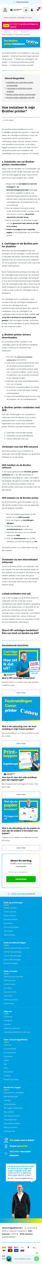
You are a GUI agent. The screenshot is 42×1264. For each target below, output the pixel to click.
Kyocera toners (10, 992)
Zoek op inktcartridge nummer (16, 948)
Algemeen (25, 32)
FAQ (5, 1064)
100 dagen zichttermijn (13, 1108)
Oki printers (8, 931)
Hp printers (8, 923)
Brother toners (10, 980)
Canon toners (9, 984)
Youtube (7, 1024)
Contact (7, 1076)
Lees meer (21, 692)
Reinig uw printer (10, 1127)
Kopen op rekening (11, 1028)
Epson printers (10, 915)
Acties (6, 1060)
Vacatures (8, 1056)
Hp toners (8, 988)
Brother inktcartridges (13, 952)
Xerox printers (9, 935)
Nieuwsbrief (8, 1072)
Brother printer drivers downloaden (21, 94)
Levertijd (7, 1100)
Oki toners (8, 996)
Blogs (16, 32)
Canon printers (10, 912)
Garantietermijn (10, 1120)
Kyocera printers (10, 919)
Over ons (7, 1045)
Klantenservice (10, 1052)
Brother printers (10, 908)
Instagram (8, 1020)
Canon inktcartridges (12, 956)
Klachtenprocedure (12, 1116)
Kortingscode (9, 1131)
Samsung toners (11, 1000)
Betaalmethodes (11, 1096)
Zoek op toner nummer (13, 976)
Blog (5, 1068)
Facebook (8, 1016)
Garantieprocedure (12, 1123)
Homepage (6, 32)
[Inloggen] (31, 9)
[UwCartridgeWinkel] (16, 9)
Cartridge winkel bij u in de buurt (17, 1032)
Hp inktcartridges (11, 963)
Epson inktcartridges (12, 959)
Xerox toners (9, 1003)
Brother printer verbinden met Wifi (20, 97)
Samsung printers (11, 927)
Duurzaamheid (10, 1049)
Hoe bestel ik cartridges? (14, 1092)
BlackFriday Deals (11, 1079)
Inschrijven (21, 879)
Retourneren (9, 1112)
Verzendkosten (10, 1104)
